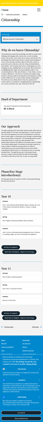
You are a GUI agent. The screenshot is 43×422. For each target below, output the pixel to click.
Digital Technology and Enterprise (35, 327)
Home (2, 14)
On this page (6, 35)
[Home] (9, 10)
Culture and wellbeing (7, 347)
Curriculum (26, 340)
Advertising (22, 397)
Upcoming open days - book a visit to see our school (19, 3)
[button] (38, 369)
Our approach (26, 344)
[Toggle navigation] (38, 10)
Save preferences (21, 418)
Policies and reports (6, 354)
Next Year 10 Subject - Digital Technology (19, 252)
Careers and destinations (29, 354)
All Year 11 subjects (10, 313)
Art (7, 327)
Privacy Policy (31, 364)
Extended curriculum (28, 351)
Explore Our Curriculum (13, 14)
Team (2, 351)
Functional (22, 369)
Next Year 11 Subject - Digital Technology (19, 318)
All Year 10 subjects (10, 247)
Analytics (21, 380)
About (3, 340)
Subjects (25, 14)
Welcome (3, 344)
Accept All (21, 413)
